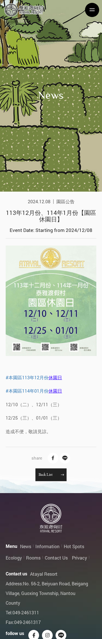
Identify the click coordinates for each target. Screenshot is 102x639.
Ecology (14, 558)
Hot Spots (74, 546)
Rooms (33, 558)
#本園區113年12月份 (27, 377)
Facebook (53, 458)
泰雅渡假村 (24, 10)
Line (65, 458)
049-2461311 (25, 612)
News (25, 546)
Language (56, 14)
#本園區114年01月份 (27, 391)
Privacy (79, 558)
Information (47, 546)
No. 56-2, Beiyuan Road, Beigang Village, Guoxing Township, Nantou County (47, 593)
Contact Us (56, 558)
